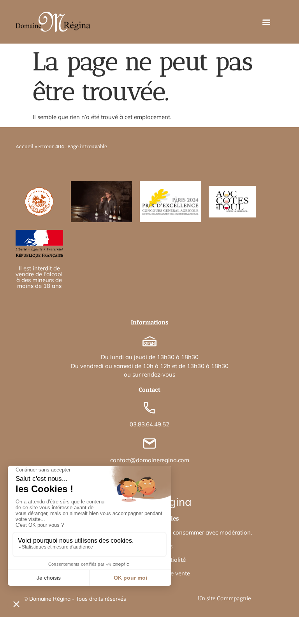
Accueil (24, 146)
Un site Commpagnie (224, 598)
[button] (266, 22)
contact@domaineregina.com (149, 460)
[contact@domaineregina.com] (149, 443)
